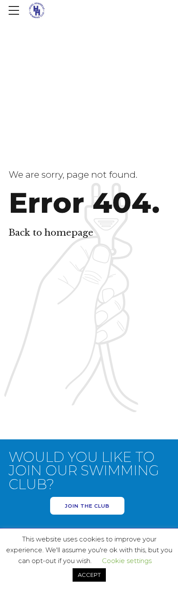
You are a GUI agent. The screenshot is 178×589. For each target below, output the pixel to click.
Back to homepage (51, 232)
